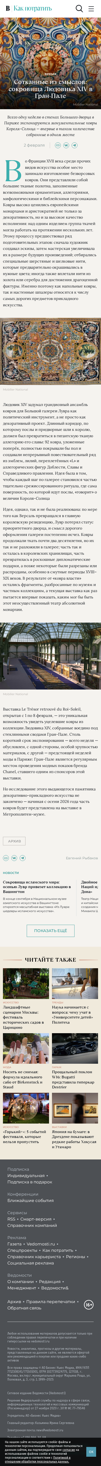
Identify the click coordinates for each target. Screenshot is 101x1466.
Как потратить (57, 1250)
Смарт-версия (35, 1219)
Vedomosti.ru (41, 1244)
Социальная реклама (30, 1263)
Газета (14, 1244)
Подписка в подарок (29, 1181)
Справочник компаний (32, 1225)
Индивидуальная (26, 1175)
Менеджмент (21, 1287)
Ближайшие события (30, 1200)
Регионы (75, 1256)
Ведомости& (54, 1287)
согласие (69, 1450)
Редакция (50, 1281)
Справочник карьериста (34, 1256)
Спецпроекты (22, 1250)
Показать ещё (50, 930)
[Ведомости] (8, 9)
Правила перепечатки (50, 1301)
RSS (11, 1219)
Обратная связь (24, 1308)
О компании (20, 1281)
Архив (14, 1301)
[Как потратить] (33, 9)
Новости (11, 873)
